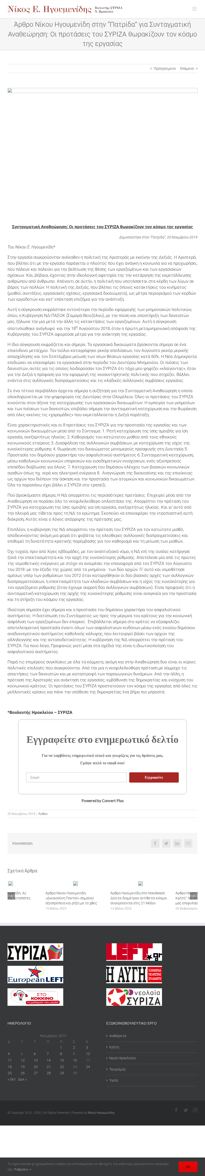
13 (36, 1060)
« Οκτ (12, 1079)
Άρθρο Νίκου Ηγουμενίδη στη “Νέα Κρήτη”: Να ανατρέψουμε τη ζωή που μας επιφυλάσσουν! (167, 898)
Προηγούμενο (165, 68)
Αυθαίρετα (117, 1036)
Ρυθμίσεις (22, 1169)
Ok (188, 1167)
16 (75, 1060)
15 (62, 1060)
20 (36, 1067)
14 (49, 1060)
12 (23, 1060)
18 (10, 1067)
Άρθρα (43, 814)
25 (10, 1073)
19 (23, 1067)
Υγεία (113, 1080)
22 (62, 1067)
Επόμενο (187, 68)
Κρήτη (114, 1047)
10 (88, 1054)
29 (62, 1073)
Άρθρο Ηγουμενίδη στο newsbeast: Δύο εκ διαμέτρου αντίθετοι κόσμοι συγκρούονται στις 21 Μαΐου (100, 898)
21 (49, 1067)
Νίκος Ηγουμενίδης (101, 1113)
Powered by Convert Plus (103, 800)
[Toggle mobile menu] (195, 8)
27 (36, 1073)
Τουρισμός (117, 1069)
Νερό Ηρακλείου (122, 1058)
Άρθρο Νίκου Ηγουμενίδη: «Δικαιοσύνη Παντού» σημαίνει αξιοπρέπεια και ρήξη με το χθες (33, 898)
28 (49, 1073)
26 (23, 1073)
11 (10, 1060)
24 (88, 1067)
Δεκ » (22, 1079)
